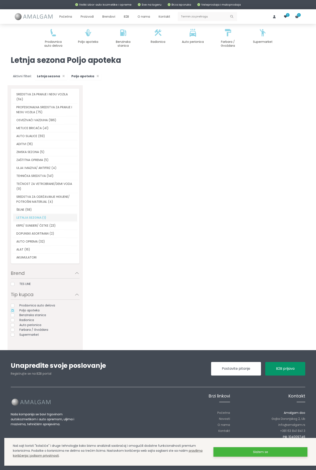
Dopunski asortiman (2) (35, 233)
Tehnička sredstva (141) (35, 176)
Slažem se (260, 452)
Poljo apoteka (29, 310)
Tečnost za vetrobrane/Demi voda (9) (44, 186)
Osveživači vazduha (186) (36, 120)
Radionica (26, 320)
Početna (223, 413)
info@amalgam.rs (291, 425)
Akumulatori (26, 257)
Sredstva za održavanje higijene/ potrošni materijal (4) (43, 199)
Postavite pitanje (236, 368)
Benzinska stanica (32, 315)
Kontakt (224, 431)
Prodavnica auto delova (37, 305)
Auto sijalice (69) (30, 136)
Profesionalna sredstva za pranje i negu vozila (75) (44, 109)
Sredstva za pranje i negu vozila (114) (42, 96)
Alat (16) (23, 249)
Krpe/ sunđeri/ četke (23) (36, 225)
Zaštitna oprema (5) (32, 160)
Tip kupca (22, 294)
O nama (224, 425)
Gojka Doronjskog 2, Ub (288, 419)
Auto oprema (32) (30, 241)
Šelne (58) (24, 209)
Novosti (224, 419)
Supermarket (29, 334)
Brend (18, 273)
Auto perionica (30, 325)
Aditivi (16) (24, 144)
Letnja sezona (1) (31, 217)
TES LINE (25, 284)
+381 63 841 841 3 (292, 431)
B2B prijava (285, 368)
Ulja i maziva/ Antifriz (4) (36, 168)
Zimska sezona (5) (30, 152)
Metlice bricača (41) (32, 128)
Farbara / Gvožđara (33, 330)
